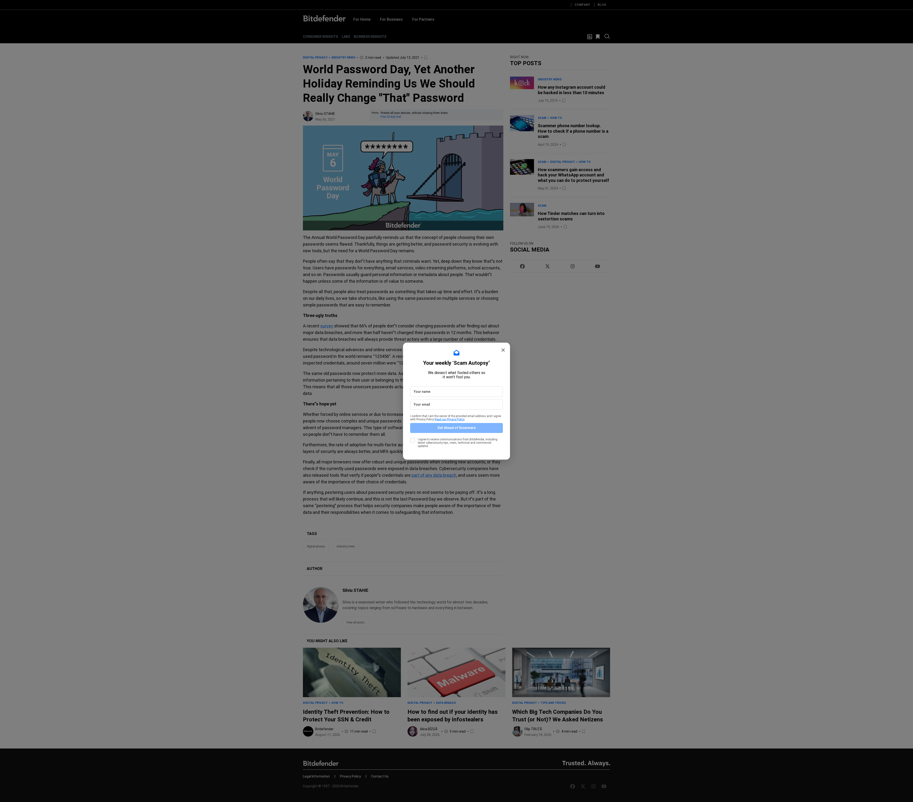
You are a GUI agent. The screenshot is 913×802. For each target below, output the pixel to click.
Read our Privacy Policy (450, 419)
